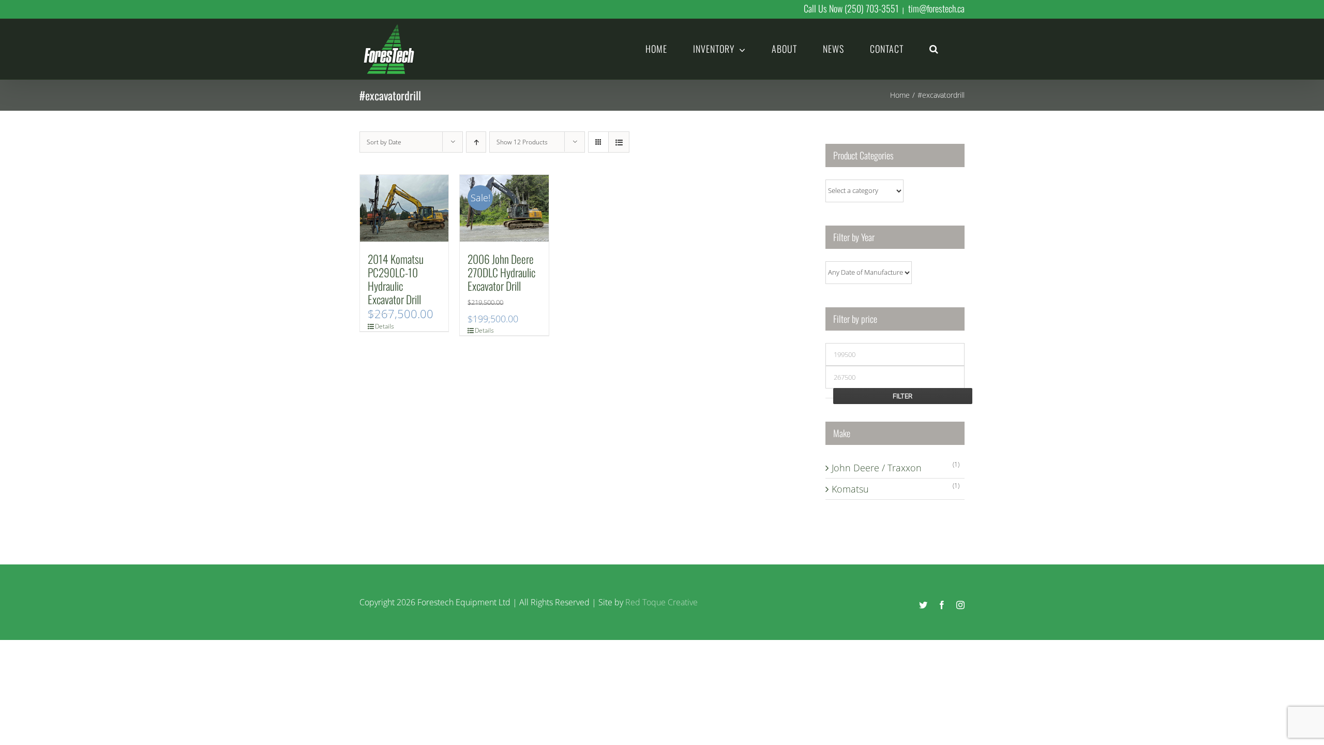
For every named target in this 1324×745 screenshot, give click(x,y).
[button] (934, 48)
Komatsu (850, 489)
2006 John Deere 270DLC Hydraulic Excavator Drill (501, 272)
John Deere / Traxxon (877, 467)
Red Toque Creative (661, 602)
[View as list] (619, 142)
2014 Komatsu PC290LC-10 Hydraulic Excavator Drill (396, 278)
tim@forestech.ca (936, 8)
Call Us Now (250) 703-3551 (851, 8)
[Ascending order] (476, 142)
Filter (902, 396)
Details (384, 326)
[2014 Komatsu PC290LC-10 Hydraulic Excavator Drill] (404, 208)
